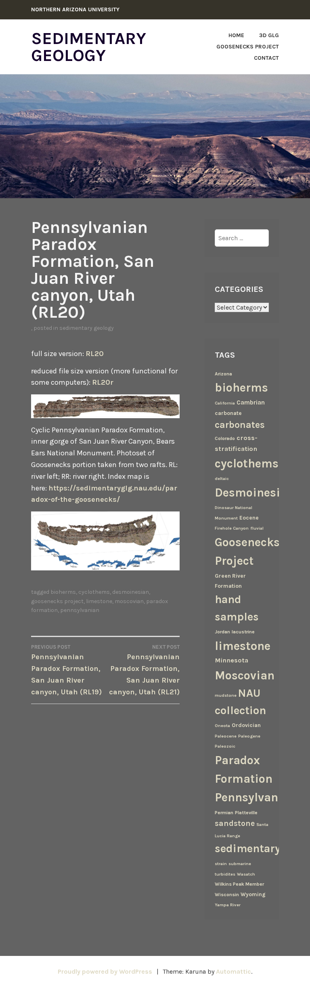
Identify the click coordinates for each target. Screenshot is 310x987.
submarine (239, 863)
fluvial (257, 528)
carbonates (240, 424)
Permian (224, 812)
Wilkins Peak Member (239, 884)
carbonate (228, 413)
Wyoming (253, 894)
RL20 (95, 353)
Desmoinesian (130, 592)
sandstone (235, 823)
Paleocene (226, 736)
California (225, 403)
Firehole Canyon (232, 528)
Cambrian (251, 402)
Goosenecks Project (247, 46)
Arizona (223, 374)
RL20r (102, 382)
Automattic (233, 971)
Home (236, 35)
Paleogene (249, 736)
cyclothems (94, 592)
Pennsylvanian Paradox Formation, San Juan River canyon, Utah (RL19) (66, 670)
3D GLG (269, 35)
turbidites (225, 874)
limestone (99, 601)
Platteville (246, 812)
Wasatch (246, 874)
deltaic (222, 478)
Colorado (225, 438)
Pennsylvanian (79, 610)
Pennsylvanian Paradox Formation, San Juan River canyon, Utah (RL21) (144, 670)
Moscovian (129, 601)
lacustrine (243, 632)
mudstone (226, 695)
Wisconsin (227, 894)
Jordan (222, 632)
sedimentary (248, 848)
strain (221, 863)
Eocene (249, 517)
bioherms (63, 592)
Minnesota (231, 660)
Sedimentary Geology (88, 46)
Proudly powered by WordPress (105, 971)
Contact (266, 57)
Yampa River (228, 904)
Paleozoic (225, 746)
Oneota (222, 725)
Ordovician (246, 725)
